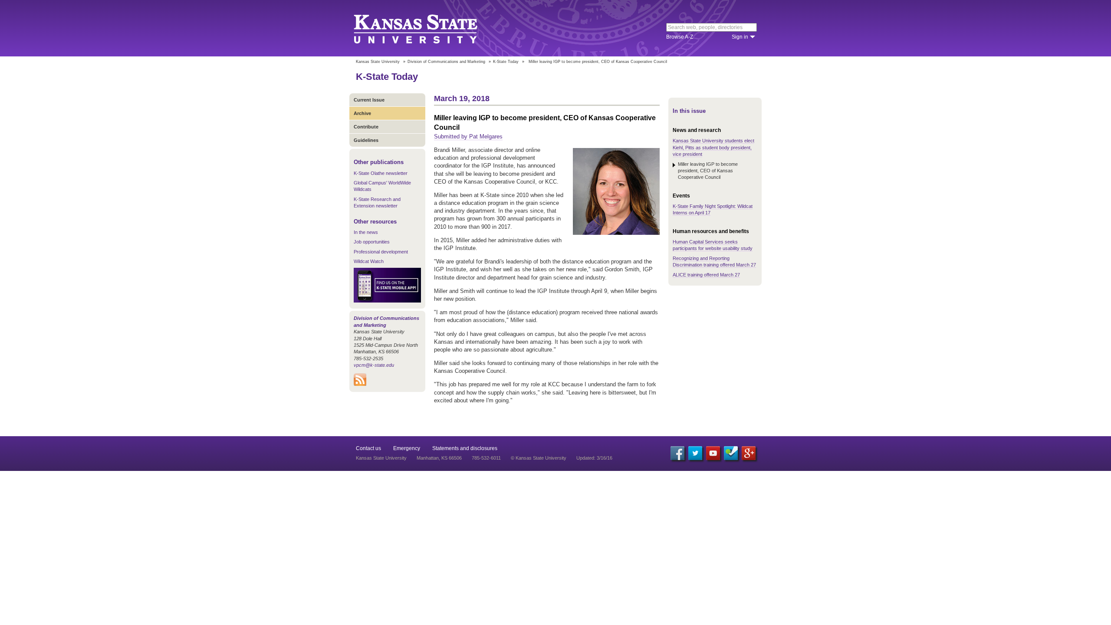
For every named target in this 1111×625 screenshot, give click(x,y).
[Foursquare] (731, 453)
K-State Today (506, 61)
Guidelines (366, 140)
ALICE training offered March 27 (706, 274)
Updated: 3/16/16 (594, 458)
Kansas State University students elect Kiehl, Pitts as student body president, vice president (713, 147)
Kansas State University (426, 28)
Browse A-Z (679, 37)
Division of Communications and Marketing (446, 61)
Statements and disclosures (464, 448)
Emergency (406, 448)
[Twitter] (695, 453)
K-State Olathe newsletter (381, 173)
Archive (362, 113)
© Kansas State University (538, 458)
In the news (366, 232)
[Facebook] (677, 453)
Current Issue (369, 99)
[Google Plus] (749, 453)
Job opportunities (372, 241)
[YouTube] (713, 453)
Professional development (381, 251)
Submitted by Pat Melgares (468, 136)
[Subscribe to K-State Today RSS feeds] (360, 384)
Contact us (368, 448)
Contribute (366, 126)
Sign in (740, 37)
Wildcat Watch (369, 261)
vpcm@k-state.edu (374, 365)
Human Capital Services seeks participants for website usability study (713, 245)
